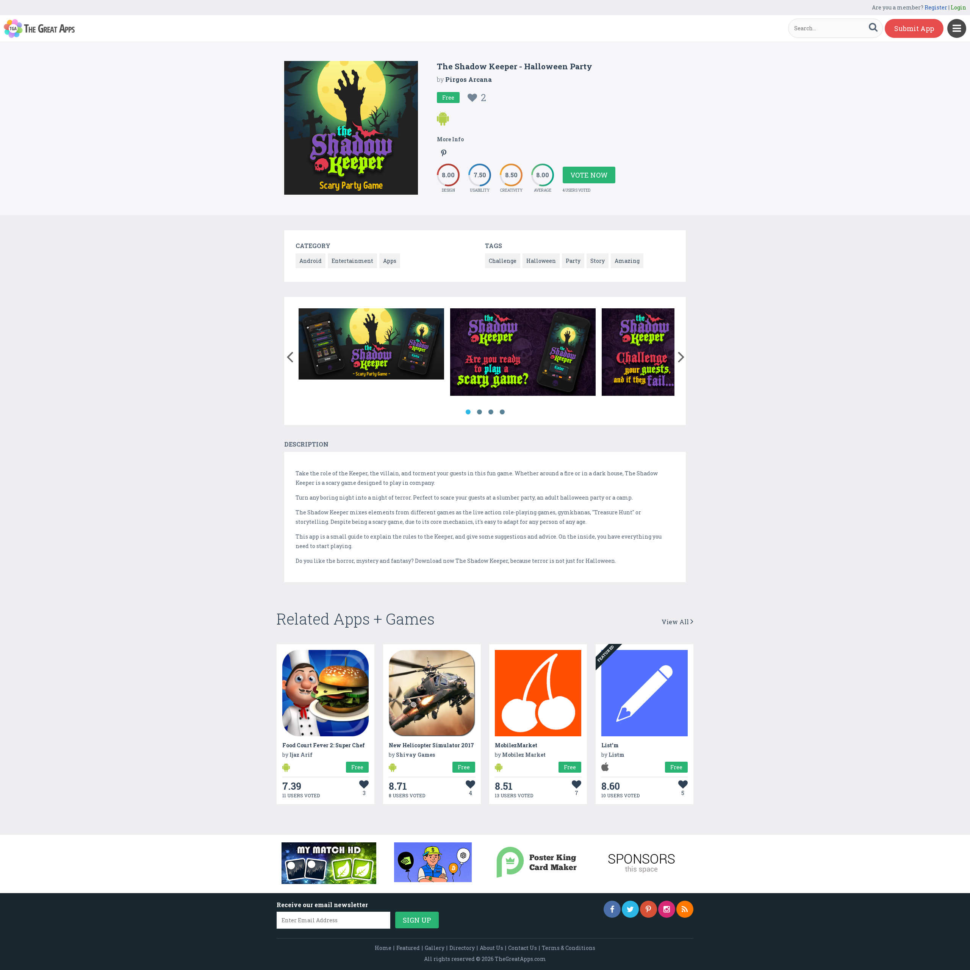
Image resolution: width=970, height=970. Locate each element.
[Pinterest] (648, 909)
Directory (462, 947)
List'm (610, 745)
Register (936, 7)
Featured (408, 947)
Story (597, 260)
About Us (491, 947)
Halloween (541, 260)
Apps (389, 260)
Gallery (434, 947)
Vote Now (589, 175)
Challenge (502, 260)
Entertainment (352, 260)
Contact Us (522, 947)
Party (573, 260)
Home (383, 947)
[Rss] (684, 909)
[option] (371, 345)
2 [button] (479, 412)
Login (958, 7)
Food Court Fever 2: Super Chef (323, 745)
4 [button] (502, 412)
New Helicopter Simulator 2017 (431, 745)
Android (310, 260)
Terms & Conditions (568, 947)
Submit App (914, 28)
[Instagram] (666, 909)
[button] (289, 355)
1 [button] (468, 412)
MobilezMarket (516, 745)
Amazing (627, 260)
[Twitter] (630, 909)
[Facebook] (612, 909)
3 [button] (490, 412)
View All (676, 622)
